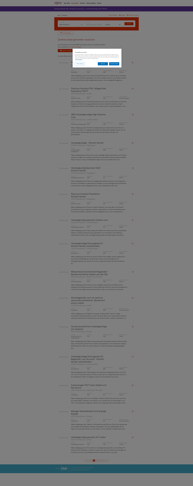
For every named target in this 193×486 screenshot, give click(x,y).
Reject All (103, 63)
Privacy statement (78, 59)
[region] (97, 58)
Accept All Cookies (114, 63)
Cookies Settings (79, 63)
